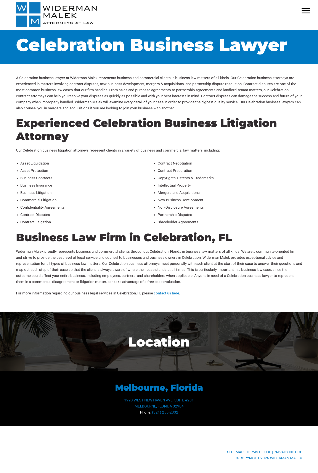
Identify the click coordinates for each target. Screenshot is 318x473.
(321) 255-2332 (165, 412)
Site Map (235, 452)
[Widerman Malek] (56, 26)
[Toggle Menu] (306, 10)
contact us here (166, 293)
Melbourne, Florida (159, 387)
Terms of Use (258, 452)
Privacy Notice (288, 452)
